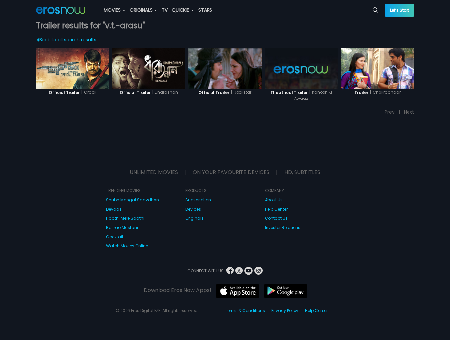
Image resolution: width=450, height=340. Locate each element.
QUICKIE (181, 10)
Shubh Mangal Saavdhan (132, 200)
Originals (194, 218)
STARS (205, 10)
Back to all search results (67, 39)
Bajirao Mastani (122, 227)
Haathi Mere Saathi (125, 218)
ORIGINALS (142, 10)
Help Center (276, 209)
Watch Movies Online (127, 246)
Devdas (114, 209)
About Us (274, 200)
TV (165, 10)
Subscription (198, 200)
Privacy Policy (284, 310)
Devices (193, 209)
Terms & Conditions (245, 310)
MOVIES (113, 10)
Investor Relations (282, 227)
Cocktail (114, 237)
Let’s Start (399, 10)
